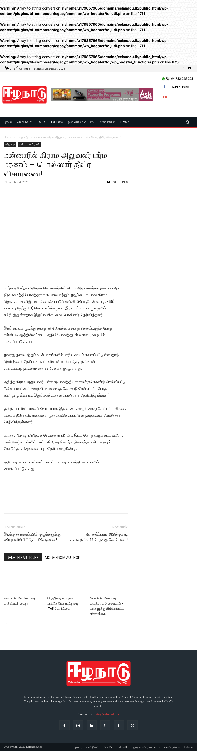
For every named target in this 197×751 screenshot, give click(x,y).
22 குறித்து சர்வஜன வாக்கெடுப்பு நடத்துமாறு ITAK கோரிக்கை (63, 603)
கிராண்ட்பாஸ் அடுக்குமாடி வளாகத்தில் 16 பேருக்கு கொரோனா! (99, 537)
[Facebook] (183, 68)
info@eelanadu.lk (106, 714)
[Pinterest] (32, 194)
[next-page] (15, 624)
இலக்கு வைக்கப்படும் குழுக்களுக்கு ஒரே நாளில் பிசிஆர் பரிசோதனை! (32, 537)
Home (8, 137)
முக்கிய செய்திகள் (29, 144)
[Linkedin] (92, 725)
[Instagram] (78, 725)
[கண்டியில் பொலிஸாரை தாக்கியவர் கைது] (22, 581)
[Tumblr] (119, 725)
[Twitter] (20, 194)
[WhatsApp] (44, 194)
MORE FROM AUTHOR (63, 558)
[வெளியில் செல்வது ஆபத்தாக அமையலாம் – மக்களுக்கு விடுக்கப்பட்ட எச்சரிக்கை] (109, 581)
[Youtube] (189, 68)
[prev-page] (7, 624)
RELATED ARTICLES (23, 558)
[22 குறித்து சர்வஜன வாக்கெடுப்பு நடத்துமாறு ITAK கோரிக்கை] (65, 581)
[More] (56, 194)
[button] (187, 122)
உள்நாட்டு (23, 137)
